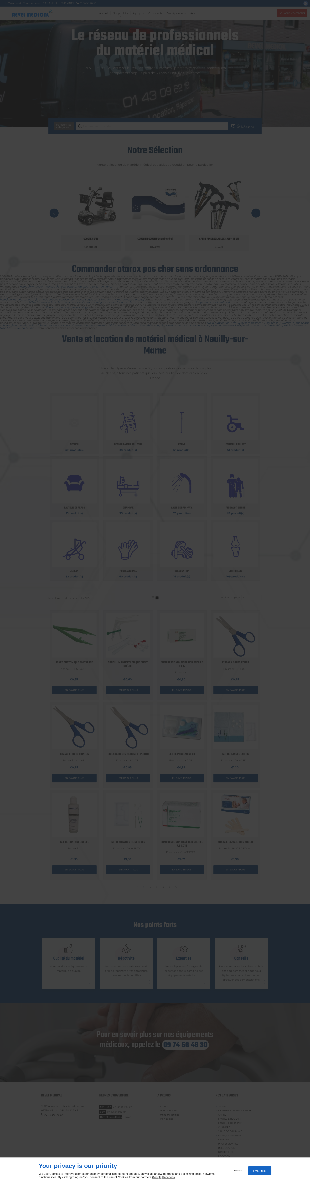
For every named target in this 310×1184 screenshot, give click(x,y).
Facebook (168, 1177)
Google (156, 1177)
